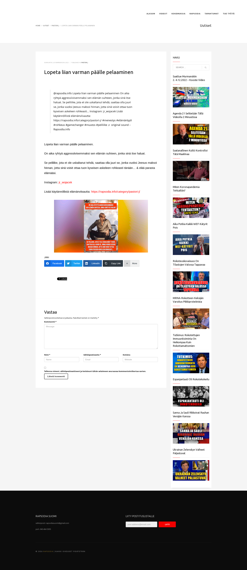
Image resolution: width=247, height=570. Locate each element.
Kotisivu (126, 354)
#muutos (89, 125)
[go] (205, 67)
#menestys (109, 120)
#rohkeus (59, 125)
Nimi (47, 354)
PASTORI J (84, 62)
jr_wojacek (65, 182)
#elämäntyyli (124, 120)
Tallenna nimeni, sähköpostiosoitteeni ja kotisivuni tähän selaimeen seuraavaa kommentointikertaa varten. (95, 371)
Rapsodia (48, 551)
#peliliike (101, 125)
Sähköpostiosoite (92, 354)
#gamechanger (75, 125)
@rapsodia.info (62, 93)
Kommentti (50, 321)
